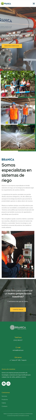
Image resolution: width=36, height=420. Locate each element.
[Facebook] (4, 384)
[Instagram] (8, 384)
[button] (33, 3)
